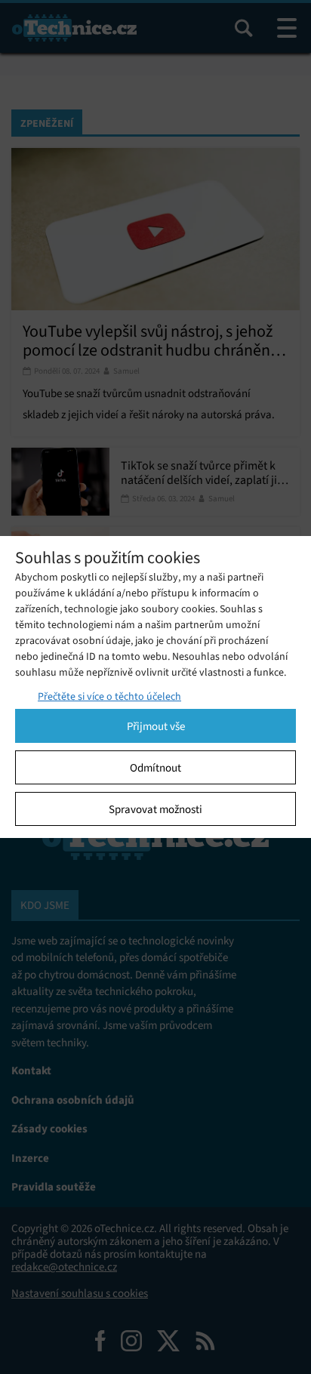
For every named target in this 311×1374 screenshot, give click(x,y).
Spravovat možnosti (155, 809)
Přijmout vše (156, 726)
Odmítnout (155, 768)
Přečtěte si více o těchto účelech (109, 696)
